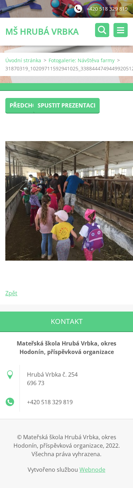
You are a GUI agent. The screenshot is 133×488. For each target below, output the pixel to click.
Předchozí (26, 105)
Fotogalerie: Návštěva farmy (82, 60)
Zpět (11, 293)
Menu (120, 30)
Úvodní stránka (23, 60)
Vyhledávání (102, 30)
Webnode (92, 470)
